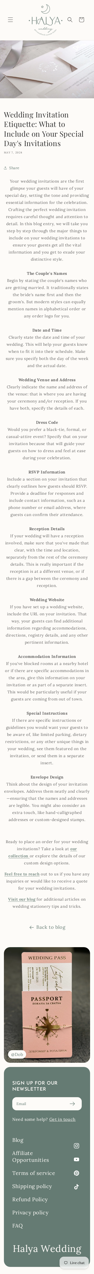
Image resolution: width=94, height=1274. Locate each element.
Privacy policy (30, 1212)
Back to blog (50, 927)
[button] (10, 19)
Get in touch (62, 1119)
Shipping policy (32, 1186)
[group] (47, 1005)
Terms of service (33, 1173)
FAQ (17, 1225)
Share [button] (14, 168)
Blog (17, 1140)
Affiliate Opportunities (30, 1156)
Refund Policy (30, 1199)
